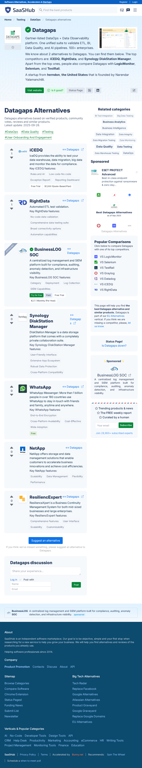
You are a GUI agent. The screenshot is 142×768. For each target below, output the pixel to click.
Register (123, 2)
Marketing (54, 740)
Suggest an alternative (45, 540)
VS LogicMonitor (110, 256)
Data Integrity (125, 134)
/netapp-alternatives (20, 444)
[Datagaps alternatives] (13, 35)
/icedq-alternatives (19, 146)
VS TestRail (106, 267)
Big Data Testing (125, 115)
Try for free (36, 295)
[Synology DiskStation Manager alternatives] (23, 317)
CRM (8, 740)
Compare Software (17, 688)
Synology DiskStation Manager (107, 59)
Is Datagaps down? (114, 345)
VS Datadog (107, 278)
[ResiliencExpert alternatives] (23, 498)
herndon (53, 75)
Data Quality (104, 146)
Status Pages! (13, 699)
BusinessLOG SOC (112, 375)
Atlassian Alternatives (86, 699)
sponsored (79, 614)
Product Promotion (17, 666)
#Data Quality (30, 131)
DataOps (128, 152)
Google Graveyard (84, 711)
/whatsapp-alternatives (22, 383)
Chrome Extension (16, 694)
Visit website (34, 90)
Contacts (38, 666)
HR (102, 740)
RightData (68, 59)
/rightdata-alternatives (21, 197)
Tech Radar (79, 683)
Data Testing (124, 146)
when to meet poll (31, 760)
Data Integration (105, 134)
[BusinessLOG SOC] (23, 251)
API (72, 666)
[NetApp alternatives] (23, 450)
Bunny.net (77, 754)
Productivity (37, 740)
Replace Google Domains (88, 716)
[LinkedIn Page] (97, 90)
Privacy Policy (28, 754)
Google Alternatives (85, 694)
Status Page (76, 90)
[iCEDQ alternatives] (23, 151)
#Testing (47, 131)
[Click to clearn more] (71, 613)
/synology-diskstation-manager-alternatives (35, 311)
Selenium (32, 68)
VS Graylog (107, 273)
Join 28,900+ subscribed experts (114, 433)
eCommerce (89, 740)
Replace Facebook (84, 688)
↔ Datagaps (70, 149)
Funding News (14, 705)
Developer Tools (35, 735)
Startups (47, 2)
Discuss (52, 666)
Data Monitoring (127, 140)
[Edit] (134, 90)
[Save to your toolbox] (13, 47)
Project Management (18, 745)
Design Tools (57, 735)
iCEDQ (55, 59)
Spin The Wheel (116, 754)
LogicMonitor (124, 63)
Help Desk (20, 740)
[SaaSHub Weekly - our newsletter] (122, 10)
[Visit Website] (82, 149)
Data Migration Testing (104, 140)
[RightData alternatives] (23, 202)
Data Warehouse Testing (107, 153)
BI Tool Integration (104, 115)
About (64, 666)
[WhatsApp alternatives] (23, 389)
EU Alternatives (115, 315)
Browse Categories (17, 683)
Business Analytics (114, 121)
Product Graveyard (84, 705)
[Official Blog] (89, 90)
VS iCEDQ (106, 284)
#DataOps (11, 131)
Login (134, 2)
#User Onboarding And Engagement (28, 137)
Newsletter (11, 716)
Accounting (71, 740)
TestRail (53, 68)
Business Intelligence (114, 128)
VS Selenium (107, 262)
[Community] (128, 10)
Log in (14, 579)
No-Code (16, 735)
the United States (74, 75)
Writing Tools (114, 740)
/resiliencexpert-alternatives (25, 493)
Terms (44, 754)
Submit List (12, 711)
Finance (64, 745)
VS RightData (108, 289)
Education (77, 745)
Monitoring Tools (45, 745)
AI (6, 735)
